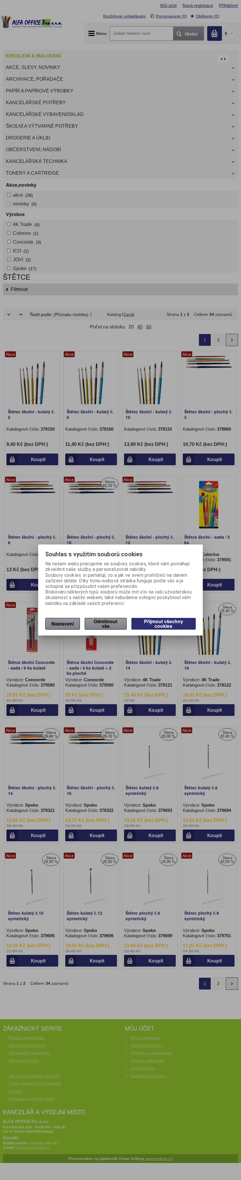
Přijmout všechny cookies (163, 623)
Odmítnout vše (105, 623)
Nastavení (62, 623)
